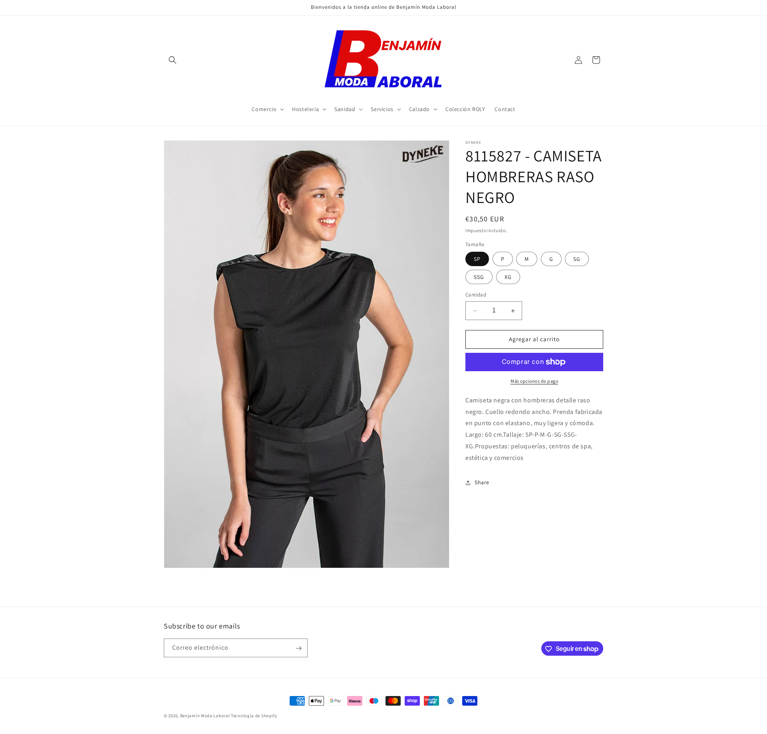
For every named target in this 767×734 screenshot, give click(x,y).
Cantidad (475, 295)
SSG (479, 277)
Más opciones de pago (534, 381)
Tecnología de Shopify (254, 715)
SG (576, 259)
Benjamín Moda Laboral (205, 715)
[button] (172, 60)
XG (508, 277)
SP (477, 259)
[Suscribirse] (298, 648)
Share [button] (482, 482)
